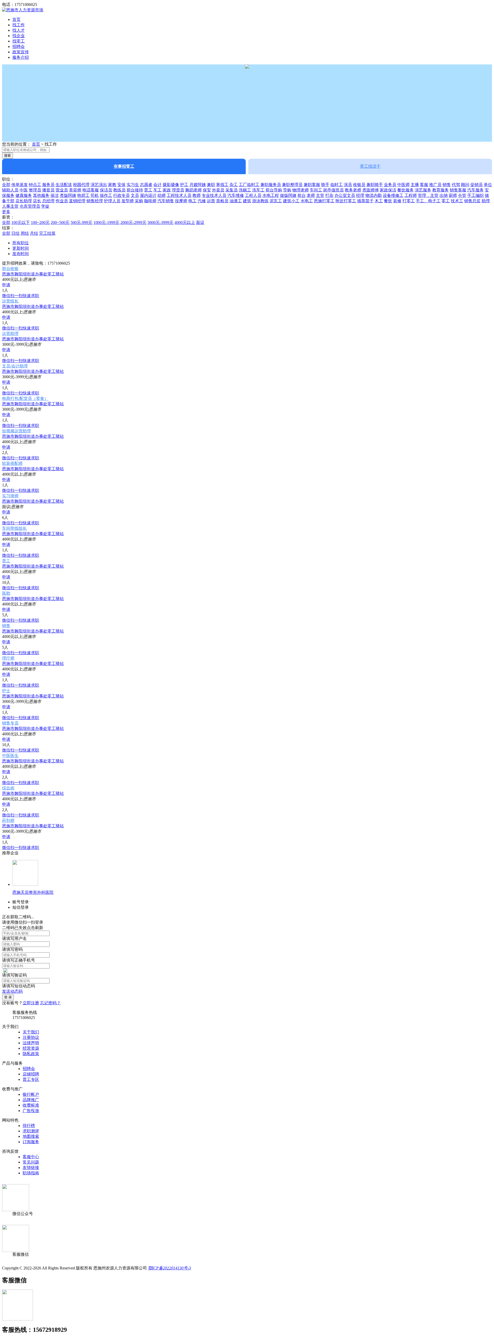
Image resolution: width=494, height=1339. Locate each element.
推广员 (435, 184)
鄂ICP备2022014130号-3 (169, 1268)
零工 (446, 201)
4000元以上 (184, 222)
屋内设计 (148, 195)
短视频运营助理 (16, 431)
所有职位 (20, 243)
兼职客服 (312, 184)
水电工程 (270, 195)
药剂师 (8, 820)
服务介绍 (20, 57)
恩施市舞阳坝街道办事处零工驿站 (33, 274)
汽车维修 (235, 195)
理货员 (178, 190)
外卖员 (218, 190)
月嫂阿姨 (197, 184)
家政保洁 (388, 190)
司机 (95, 195)
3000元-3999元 (160, 222)
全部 (6, 184)
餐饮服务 (405, 190)
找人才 (18, 30)
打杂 (329, 195)
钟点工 (35, 184)
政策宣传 (20, 52)
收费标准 (31, 1105)
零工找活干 (370, 166)
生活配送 (64, 184)
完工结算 (47, 233)
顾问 (465, 184)
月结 (34, 233)
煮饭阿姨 (68, 195)
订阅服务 (31, 1142)
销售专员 (10, 723)
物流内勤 (373, 195)
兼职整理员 (292, 184)
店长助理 (23, 201)
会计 (157, 184)
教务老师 (353, 190)
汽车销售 (165, 201)
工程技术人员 (179, 195)
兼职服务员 (270, 184)
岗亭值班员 (333, 190)
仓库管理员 (30, 206)
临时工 (336, 184)
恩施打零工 (324, 201)
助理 (486, 201)
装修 (397, 201)
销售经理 (94, 201)
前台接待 (135, 190)
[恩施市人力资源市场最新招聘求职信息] (22, 10)
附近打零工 (346, 201)
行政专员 (121, 195)
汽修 (202, 201)
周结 (25, 233)
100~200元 (40, 222)
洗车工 (258, 190)
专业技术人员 (214, 195)
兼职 (211, 184)
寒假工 (222, 184)
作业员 (62, 201)
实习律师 (10, 496)
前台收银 (10, 268)
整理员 (35, 190)
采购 (139, 201)
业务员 (390, 184)
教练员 (119, 190)
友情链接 (31, 1167)
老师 (311, 195)
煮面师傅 (370, 190)
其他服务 (41, 195)
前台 (301, 195)
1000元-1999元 (106, 222)
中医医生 (10, 755)
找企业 (18, 35)
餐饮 (388, 201)
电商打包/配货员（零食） (25, 398)
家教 (112, 184)
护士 (6, 690)
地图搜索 (31, 1136)
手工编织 (475, 195)
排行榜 (29, 1125)
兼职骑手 (374, 184)
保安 (207, 190)
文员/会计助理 (15, 366)
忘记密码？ (50, 1003)
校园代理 (81, 184)
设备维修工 (393, 195)
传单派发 (19, 184)
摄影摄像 (171, 184)
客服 (424, 184)
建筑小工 (291, 201)
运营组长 (10, 301)
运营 (211, 201)
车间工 (316, 190)
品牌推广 (31, 1100)
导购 (287, 190)
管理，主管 (428, 195)
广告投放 (31, 1110)
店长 (37, 201)
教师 (196, 195)
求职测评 (31, 1131)
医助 (6, 593)
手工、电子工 (428, 201)
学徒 (45, 206)
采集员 (231, 190)
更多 (6, 211)
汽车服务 (475, 190)
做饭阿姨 (288, 195)
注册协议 (31, 1037)
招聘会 (18, 46)
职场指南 (31, 1173)
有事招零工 (124, 166)
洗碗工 (245, 190)
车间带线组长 (14, 528)
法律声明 (31, 1043)
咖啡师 (150, 201)
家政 (167, 190)
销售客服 (458, 190)
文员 (135, 195)
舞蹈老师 (193, 190)
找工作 (18, 25)
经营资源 (31, 1048)
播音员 (48, 190)
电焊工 (83, 195)
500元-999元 (81, 222)
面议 (200, 222)
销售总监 (472, 201)
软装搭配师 (12, 463)
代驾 (456, 184)
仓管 (462, 195)
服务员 (48, 184)
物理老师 (300, 190)
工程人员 (253, 195)
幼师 (161, 195)
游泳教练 (260, 201)
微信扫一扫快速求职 (20, 295)
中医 (24, 190)
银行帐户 (31, 1094)
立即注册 (31, 1003)
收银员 (359, 184)
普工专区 (31, 1079)
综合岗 (8, 788)
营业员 (62, 190)
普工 (148, 190)
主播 (415, 184)
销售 (447, 184)
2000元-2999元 (133, 222)
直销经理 (77, 201)
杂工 (234, 184)
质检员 (222, 201)
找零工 (18, 41)
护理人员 (112, 201)
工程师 (410, 195)
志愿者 (146, 184)
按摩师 (181, 201)
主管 (320, 195)
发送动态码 (12, 991)
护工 (184, 184)
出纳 (443, 195)
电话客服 (90, 190)
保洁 (54, 195)
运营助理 (10, 333)
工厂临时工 (249, 184)
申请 (6, 285)
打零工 (408, 201)
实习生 (133, 184)
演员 (348, 184)
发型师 (127, 201)
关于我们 (31, 1032)
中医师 (403, 184)
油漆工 (236, 201)
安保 (121, 184)
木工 (379, 201)
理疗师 (8, 658)
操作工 (106, 195)
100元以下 (20, 222)
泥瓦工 (276, 201)
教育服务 (440, 190)
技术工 (457, 201)
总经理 (48, 201)
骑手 (325, 184)
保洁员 (106, 190)
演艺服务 (423, 190)
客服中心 (31, 1157)
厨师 (453, 195)
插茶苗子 (365, 201)
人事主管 (10, 206)
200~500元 (60, 222)
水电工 (307, 201)
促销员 (476, 184)
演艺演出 (99, 184)
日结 (15, 233)
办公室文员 (344, 195)
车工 (157, 190)
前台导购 (274, 190)
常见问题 (31, 1162)
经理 (360, 195)
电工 (192, 201)
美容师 (75, 190)
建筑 (247, 201)
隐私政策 (31, 1053)
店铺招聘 (31, 1074)
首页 (16, 19)
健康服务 (23, 195)
